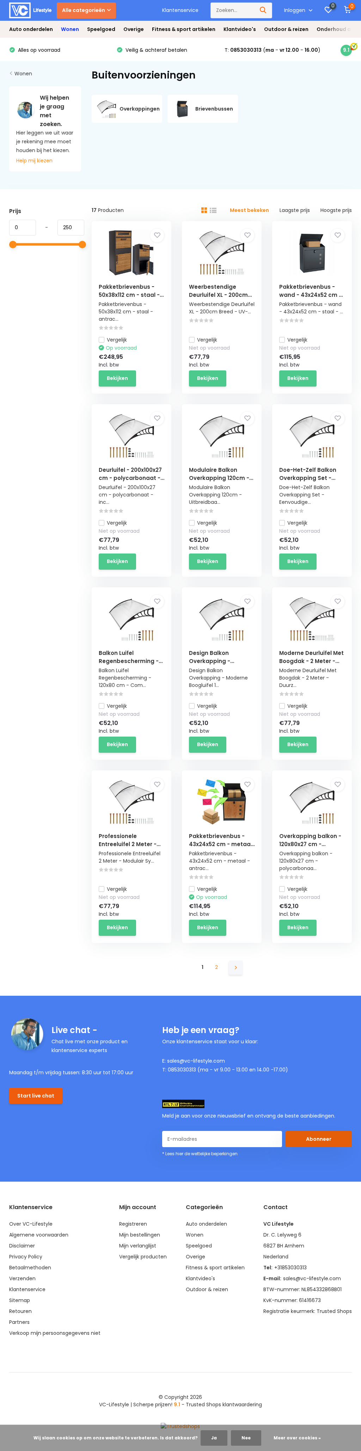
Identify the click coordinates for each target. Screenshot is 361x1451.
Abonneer (318, 1139)
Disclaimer (22, 1245)
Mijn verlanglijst (137, 1245)
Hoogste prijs (336, 210)
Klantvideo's (240, 29)
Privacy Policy (25, 1256)
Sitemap (19, 1300)
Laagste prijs (295, 210)
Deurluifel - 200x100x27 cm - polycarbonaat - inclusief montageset (130, 478)
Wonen (70, 29)
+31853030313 (290, 1267)
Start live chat (35, 1095)
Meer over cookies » (297, 1438)
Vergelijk (117, 339)
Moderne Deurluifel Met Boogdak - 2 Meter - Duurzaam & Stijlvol (311, 661)
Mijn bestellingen (139, 1234)
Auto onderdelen (31, 29)
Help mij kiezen (34, 160)
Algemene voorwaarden (38, 1234)
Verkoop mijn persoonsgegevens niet (54, 1333)
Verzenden (22, 1278)
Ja (214, 1438)
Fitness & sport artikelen (183, 29)
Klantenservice (180, 10)
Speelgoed (101, 29)
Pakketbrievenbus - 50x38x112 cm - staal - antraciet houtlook (129, 295)
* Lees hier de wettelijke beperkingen (200, 1154)
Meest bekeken (249, 210)
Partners (19, 1322)
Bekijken (117, 378)
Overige (133, 29)
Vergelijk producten (143, 1256)
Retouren (20, 1311)
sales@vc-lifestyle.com (312, 1278)
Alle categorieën (83, 10)
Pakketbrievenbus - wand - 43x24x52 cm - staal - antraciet (310, 295)
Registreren (133, 1223)
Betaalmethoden (30, 1267)
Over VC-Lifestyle (31, 1223)
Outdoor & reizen (286, 29)
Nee (246, 1438)
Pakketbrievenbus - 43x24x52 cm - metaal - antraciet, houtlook (220, 844)
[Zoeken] (263, 10)
